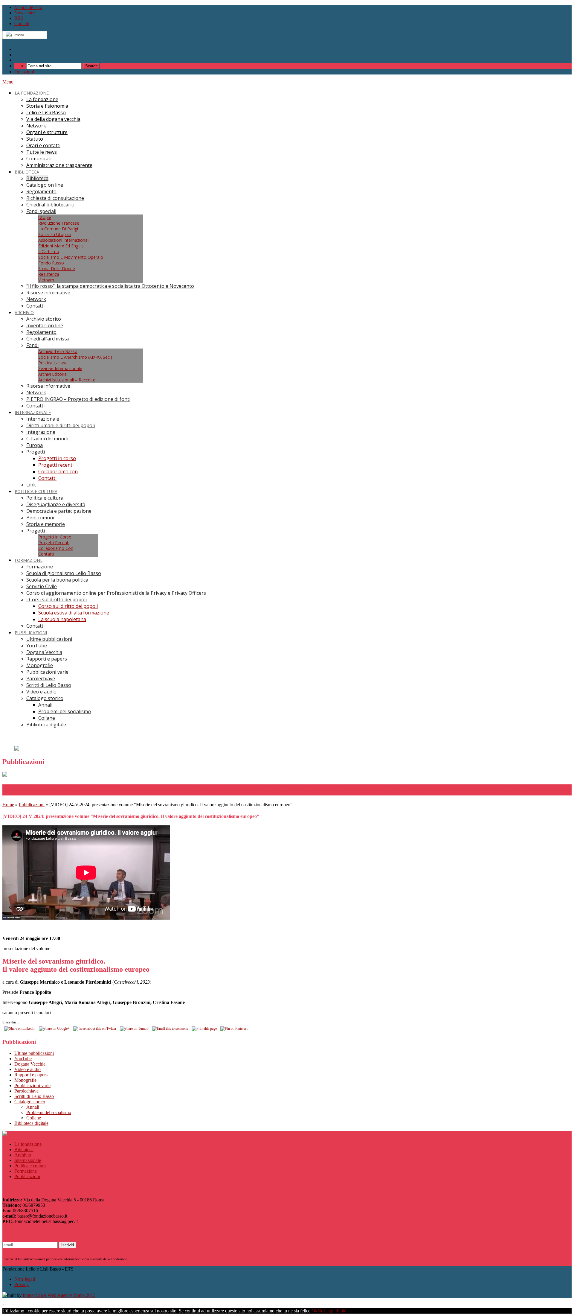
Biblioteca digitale (31, 1123)
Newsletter (24, 12)
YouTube (23, 1058)
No (320, 1310)
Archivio (22, 1154)
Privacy (21, 1284)
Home (8, 804)
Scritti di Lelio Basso (34, 1096)
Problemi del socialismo (48, 1112)
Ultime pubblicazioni (34, 1053)
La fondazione (28, 1144)
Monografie (25, 1080)
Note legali (24, 1279)
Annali (32, 1107)
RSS (18, 18)
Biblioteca (23, 1149)
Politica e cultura (30, 1165)
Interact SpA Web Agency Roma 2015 (59, 1295)
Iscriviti (67, 1245)
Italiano (18, 35)
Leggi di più (334, 1310)
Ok (314, 1310)
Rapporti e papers (31, 1074)
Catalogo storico (29, 1101)
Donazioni (24, 71)
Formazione (25, 1171)
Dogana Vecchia (29, 1064)
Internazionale (27, 1160)
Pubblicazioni (32, 804)
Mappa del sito (28, 7)
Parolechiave (26, 1090)
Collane (33, 1117)
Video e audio (27, 1069)
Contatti (21, 23)
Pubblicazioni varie (32, 1085)
